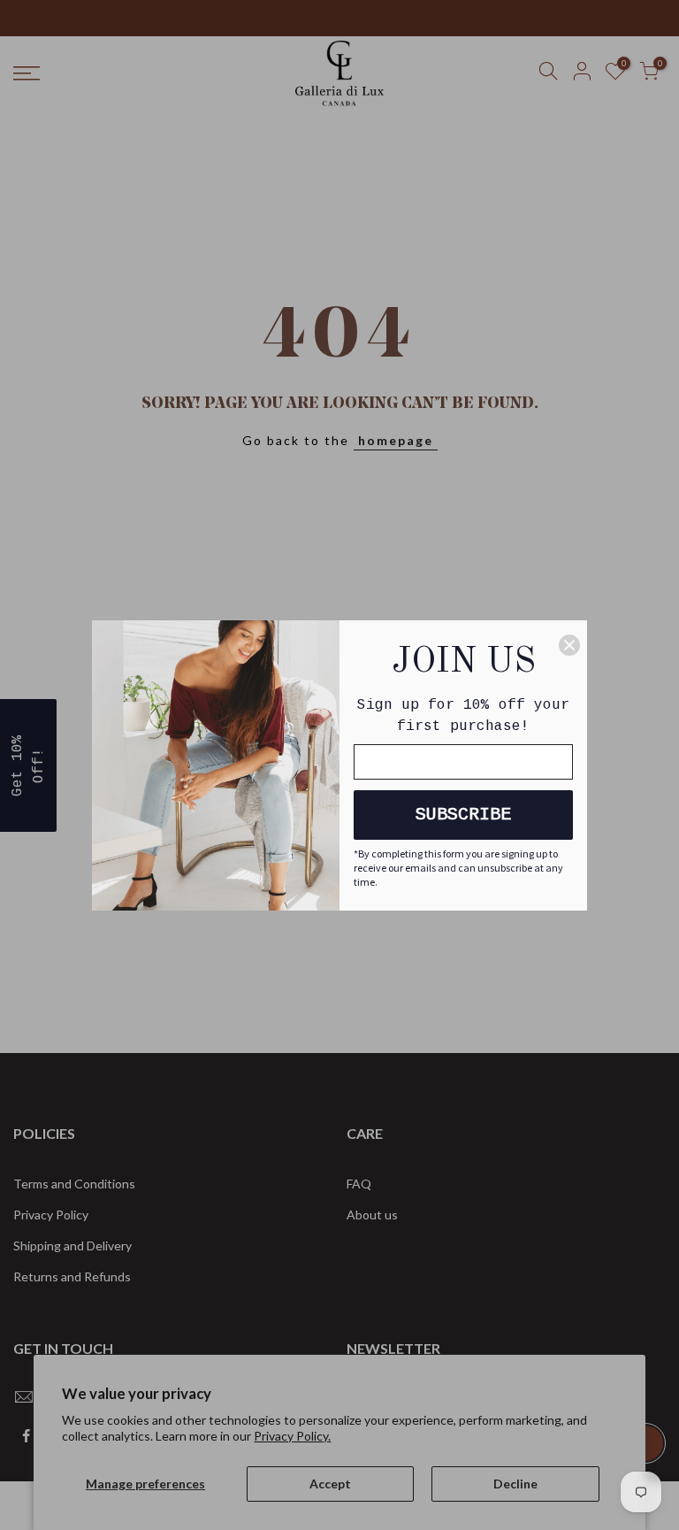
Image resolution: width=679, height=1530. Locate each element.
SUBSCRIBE (463, 814)
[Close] (569, 645)
